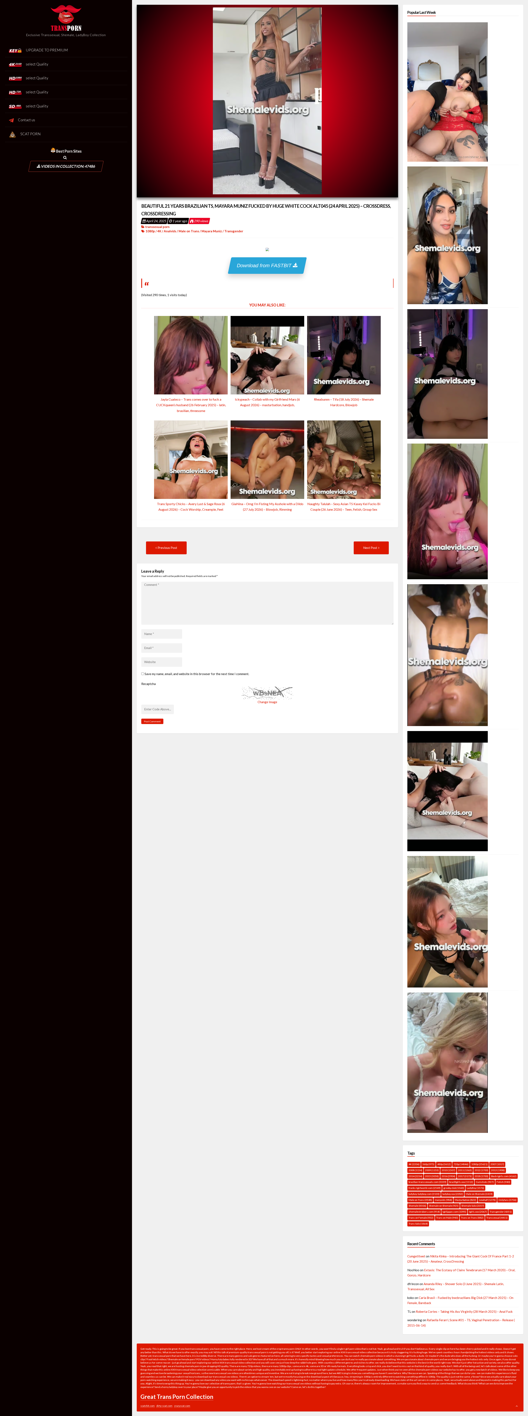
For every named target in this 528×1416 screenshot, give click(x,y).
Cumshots (485, 1181)
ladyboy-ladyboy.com (424, 1193)
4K (159, 231)
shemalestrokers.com (424, 1211)
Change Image (267, 702)
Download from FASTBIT (265, 265)
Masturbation (465, 1199)
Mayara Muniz (212, 231)
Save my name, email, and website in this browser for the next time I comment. (197, 674)
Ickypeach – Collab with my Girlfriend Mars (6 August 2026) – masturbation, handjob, (267, 402)
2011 (465, 1170)
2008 (415, 1170)
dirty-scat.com (164, 1405)
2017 (465, 1176)
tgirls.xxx (478, 1211)
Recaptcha (148, 684)
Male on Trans (189, 231)
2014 (415, 1176)
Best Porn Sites (68, 151)
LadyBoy (475, 1187)
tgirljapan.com (454, 1211)
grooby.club (453, 1187)
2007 (497, 1164)
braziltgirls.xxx (461, 1181)
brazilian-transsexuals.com (427, 1181)
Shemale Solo (472, 1205)
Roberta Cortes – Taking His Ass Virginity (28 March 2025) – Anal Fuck (464, 1311)
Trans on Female (421, 1217)
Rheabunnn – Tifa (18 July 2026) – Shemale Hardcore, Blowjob (344, 402)
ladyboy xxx (452, 1193)
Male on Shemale (479, 1193)
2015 (432, 1176)
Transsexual (497, 1217)
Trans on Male (447, 1217)
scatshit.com (147, 1405)
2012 (481, 1170)
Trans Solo (418, 1223)
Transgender (233, 231)
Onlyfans (507, 1199)
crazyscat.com (182, 1405)
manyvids (443, 1199)
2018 (481, 1176)
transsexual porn (157, 227)
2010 (448, 1170)
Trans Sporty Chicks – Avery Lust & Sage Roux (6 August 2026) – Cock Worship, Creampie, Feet (191, 506)
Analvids (170, 231)
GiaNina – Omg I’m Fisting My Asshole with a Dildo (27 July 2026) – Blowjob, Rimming (267, 506)
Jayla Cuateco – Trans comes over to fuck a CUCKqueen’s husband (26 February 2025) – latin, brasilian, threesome (191, 404)
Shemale (417, 1205)
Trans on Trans (472, 1217)
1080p (150, 231)
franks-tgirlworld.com (425, 1187)
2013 (498, 1170)
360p (428, 1164)
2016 (448, 1176)
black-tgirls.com (503, 1176)
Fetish (503, 1181)
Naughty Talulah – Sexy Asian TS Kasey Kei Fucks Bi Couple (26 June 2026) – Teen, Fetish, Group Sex (343, 506)
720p (461, 1164)
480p (444, 1164)
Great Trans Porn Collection (176, 1396)
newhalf (487, 1199)
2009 (432, 1170)
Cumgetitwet (416, 1256)
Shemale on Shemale (443, 1205)
